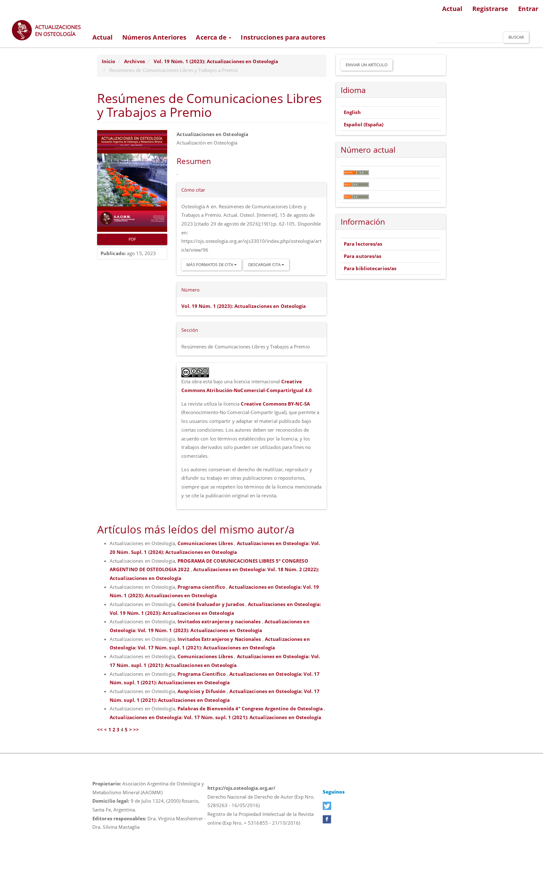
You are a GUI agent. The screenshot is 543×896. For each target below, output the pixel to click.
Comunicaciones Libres (206, 543)
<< (100, 729)
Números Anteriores (154, 37)
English (352, 112)
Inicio (108, 61)
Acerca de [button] (212, 37)
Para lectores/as (363, 244)
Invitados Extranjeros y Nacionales (220, 639)
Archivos (134, 61)
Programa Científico (202, 674)
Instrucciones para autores (283, 37)
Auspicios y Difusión (202, 691)
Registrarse (490, 8)
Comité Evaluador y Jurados (211, 604)
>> (136, 729)
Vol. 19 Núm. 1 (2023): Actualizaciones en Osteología (216, 61)
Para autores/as (362, 256)
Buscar (516, 37)
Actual (452, 8)
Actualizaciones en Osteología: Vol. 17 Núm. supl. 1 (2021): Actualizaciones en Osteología (215, 717)
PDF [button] (132, 239)
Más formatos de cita (210, 264)
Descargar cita (265, 264)
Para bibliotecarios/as (370, 268)
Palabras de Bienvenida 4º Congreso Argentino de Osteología (251, 708)
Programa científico (202, 587)
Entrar (528, 8)
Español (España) (364, 124)
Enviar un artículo (366, 65)
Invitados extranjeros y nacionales (220, 621)
